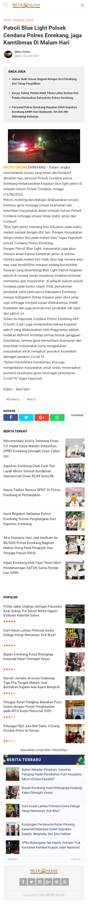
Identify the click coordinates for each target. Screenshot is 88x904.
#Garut (31, 399)
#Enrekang (12, 399)
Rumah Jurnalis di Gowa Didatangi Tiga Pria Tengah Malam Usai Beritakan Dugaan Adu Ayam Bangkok (31, 682)
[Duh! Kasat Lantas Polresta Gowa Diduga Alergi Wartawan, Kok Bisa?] (75, 638)
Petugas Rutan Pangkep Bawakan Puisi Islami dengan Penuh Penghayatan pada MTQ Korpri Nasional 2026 (32, 706)
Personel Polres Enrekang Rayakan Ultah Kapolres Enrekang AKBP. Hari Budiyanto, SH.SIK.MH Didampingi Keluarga (44, 112)
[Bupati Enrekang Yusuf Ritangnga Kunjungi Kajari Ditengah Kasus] (75, 662)
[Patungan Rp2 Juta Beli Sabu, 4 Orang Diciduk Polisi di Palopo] (75, 734)
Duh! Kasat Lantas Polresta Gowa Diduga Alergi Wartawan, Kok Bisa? (29, 632)
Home (7, 20)
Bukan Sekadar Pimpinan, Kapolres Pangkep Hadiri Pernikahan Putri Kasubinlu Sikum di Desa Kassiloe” (52, 774)
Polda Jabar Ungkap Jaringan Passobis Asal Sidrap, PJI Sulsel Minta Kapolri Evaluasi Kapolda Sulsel (32, 610)
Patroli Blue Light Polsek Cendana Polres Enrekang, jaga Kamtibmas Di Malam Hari (42, 35)
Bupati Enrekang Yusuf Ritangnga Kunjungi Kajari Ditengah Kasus (28, 656)
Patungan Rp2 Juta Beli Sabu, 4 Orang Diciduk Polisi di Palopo (31, 728)
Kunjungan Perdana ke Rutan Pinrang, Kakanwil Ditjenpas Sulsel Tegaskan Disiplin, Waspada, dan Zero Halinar (48, 829)
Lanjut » (76, 859)
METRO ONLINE (55, 895)
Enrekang (19, 20)
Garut (30, 20)
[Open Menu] (5, 5)
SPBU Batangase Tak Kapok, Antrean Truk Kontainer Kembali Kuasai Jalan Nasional (51, 845)
